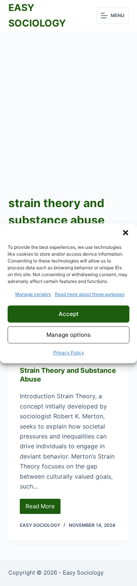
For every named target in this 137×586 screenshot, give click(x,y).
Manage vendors (33, 294)
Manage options (68, 334)
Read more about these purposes (89, 294)
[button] (125, 232)
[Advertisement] (68, 103)
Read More (43, 508)
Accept (69, 313)
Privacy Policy (68, 353)
